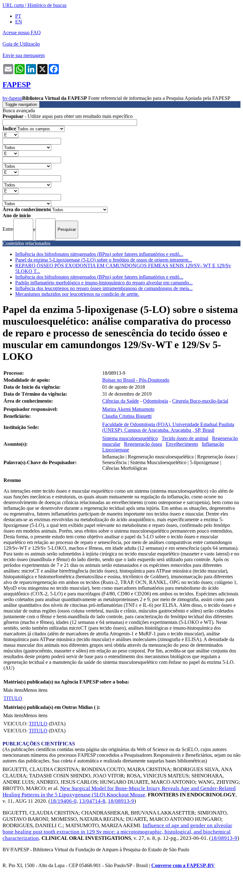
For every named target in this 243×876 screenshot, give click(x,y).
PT (18, 16)
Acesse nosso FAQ (22, 32)
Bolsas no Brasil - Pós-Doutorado (135, 380)
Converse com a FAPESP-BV (183, 865)
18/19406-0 (63, 801)
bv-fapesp (12, 98)
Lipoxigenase (115, 449)
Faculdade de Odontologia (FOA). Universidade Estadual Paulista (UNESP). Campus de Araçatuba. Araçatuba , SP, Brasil (168, 427)
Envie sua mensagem (24, 55)
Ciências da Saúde (120, 401)
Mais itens (13, 690)
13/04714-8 (92, 801)
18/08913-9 (121, 801)
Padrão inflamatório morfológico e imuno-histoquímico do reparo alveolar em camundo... (104, 282)
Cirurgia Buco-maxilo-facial (200, 401)
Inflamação (213, 444)
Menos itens (35, 690)
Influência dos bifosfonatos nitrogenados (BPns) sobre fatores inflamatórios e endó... (99, 254)
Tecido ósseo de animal (185, 438)
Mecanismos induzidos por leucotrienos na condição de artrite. (77, 294)
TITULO (12, 698)
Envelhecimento (182, 444)
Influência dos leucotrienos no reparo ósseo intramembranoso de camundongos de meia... (104, 288)
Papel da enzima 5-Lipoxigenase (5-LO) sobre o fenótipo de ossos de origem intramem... (103, 260)
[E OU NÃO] (10, 134)
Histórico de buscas (47, 5)
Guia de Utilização (21, 44)
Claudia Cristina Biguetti (127, 416)
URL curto (13, 5)
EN (18, 21)
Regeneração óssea (143, 444)
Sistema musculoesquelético (130, 438)
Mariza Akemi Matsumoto (128, 409)
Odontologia (155, 401)
